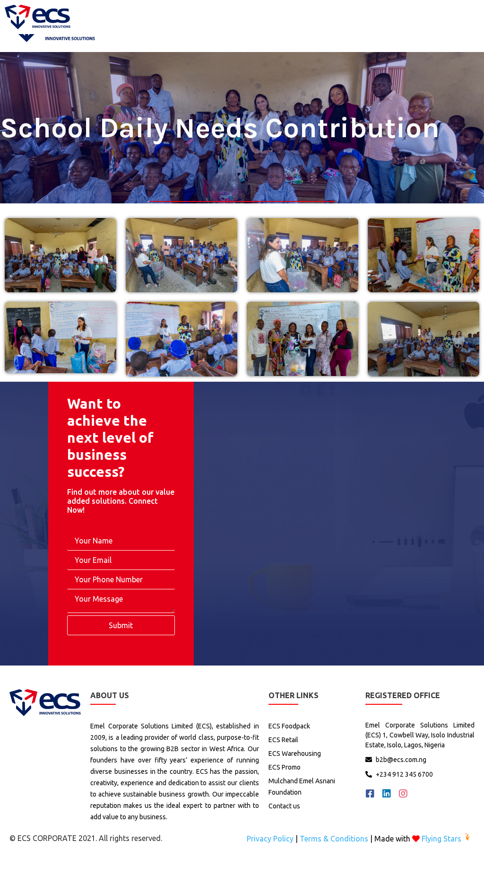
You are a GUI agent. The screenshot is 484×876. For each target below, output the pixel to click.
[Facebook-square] (370, 793)
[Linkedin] (386, 793)
